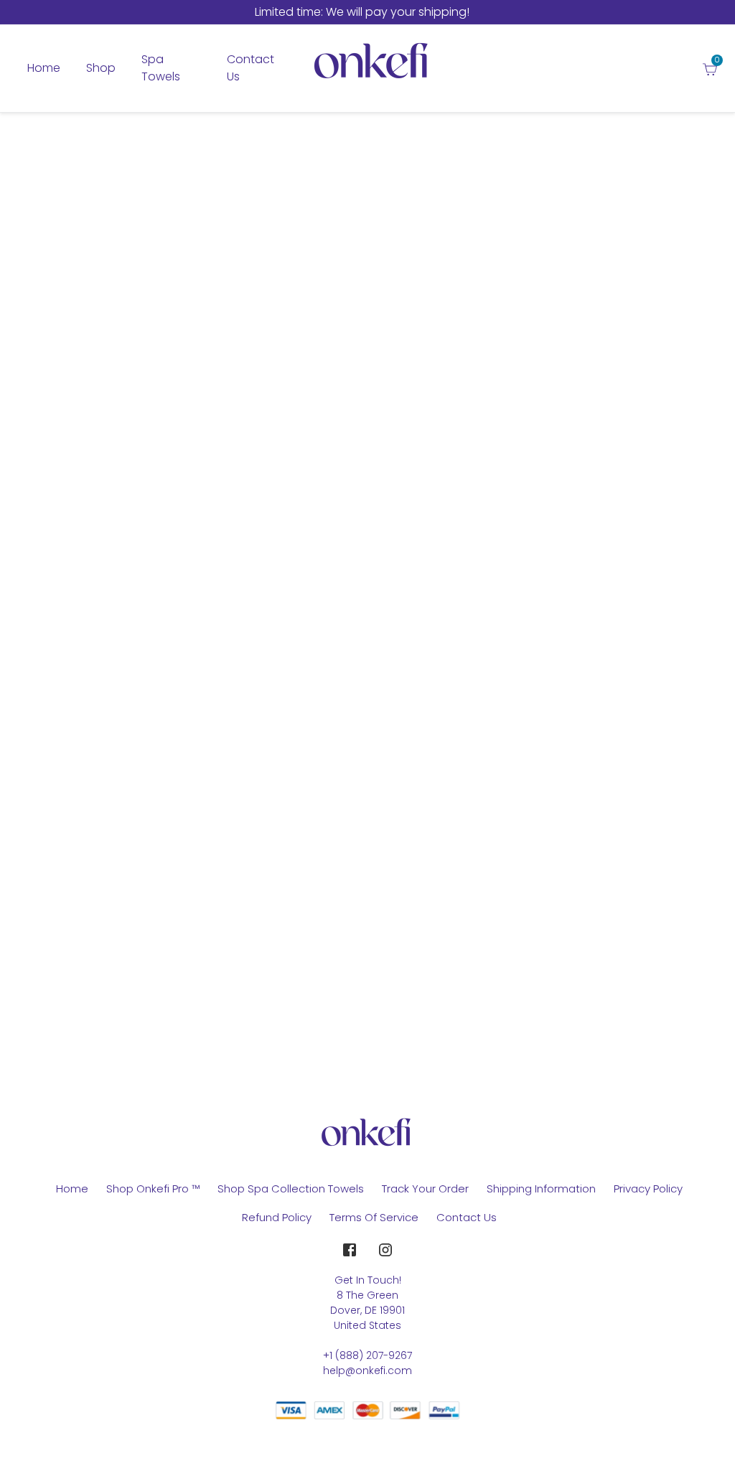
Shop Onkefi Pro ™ (153, 1188)
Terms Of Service (373, 1217)
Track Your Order (425, 1188)
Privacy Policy (648, 1188)
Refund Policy (277, 1217)
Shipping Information (541, 1188)
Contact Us (466, 1217)
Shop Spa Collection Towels (290, 1188)
